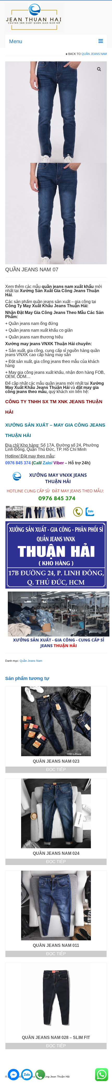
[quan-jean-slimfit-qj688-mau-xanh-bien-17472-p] (56, 112)
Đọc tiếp (56, 769)
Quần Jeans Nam (94, 53)
